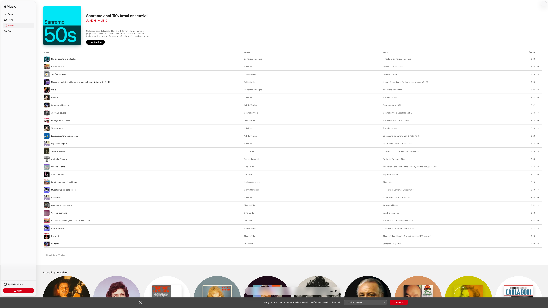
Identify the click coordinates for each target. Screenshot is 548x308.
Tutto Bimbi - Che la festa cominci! (398, 220)
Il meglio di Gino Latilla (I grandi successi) (401, 151)
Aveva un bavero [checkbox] (58, 113)
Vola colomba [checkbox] (57, 128)
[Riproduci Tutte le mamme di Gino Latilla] (47, 151)
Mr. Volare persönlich (392, 90)
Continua (399, 302)
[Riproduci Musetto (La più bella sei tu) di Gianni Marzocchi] (47, 190)
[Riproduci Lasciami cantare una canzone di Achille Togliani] (47, 136)
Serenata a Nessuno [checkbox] (60, 105)
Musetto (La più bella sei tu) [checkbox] (63, 190)
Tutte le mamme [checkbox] (58, 151)
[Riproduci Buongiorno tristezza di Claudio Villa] (47, 120)
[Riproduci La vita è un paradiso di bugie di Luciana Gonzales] (47, 182)
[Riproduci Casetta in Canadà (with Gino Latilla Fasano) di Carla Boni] (47, 220)
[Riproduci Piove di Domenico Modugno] (47, 90)
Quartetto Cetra (251, 113)
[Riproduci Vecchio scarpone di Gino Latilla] (47, 213)
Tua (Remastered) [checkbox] (59, 74)
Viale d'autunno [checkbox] (58, 174)
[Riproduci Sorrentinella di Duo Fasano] (47, 244)
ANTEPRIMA (530, 59)
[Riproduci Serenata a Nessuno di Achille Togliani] (47, 105)
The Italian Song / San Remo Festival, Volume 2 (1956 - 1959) (410, 167)
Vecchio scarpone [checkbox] (59, 213)
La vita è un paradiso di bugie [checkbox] (64, 182)
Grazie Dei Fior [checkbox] (57, 66)
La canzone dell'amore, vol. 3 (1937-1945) (401, 136)
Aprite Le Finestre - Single (395, 159)
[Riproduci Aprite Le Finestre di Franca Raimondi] (47, 159)
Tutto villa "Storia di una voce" (396, 120)
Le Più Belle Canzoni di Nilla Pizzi (397, 143)
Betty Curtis (249, 82)
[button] (18, 14)
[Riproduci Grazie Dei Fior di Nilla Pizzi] (47, 66)
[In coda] (331, 291)
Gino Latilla (249, 151)
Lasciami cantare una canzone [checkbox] (64, 136)
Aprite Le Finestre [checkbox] (59, 159)
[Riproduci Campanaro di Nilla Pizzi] (47, 197)
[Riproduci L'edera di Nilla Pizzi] (47, 97)
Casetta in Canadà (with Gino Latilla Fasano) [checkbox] (70, 220)
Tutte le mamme (390, 97)
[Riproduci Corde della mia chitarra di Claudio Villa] (47, 205)
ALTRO (146, 36)
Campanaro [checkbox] (56, 197)
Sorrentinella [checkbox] (57, 244)
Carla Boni (248, 174)
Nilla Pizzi (248, 66)
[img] (10, 6)
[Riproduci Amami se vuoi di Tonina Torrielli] (47, 228)
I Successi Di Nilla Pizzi (393, 66)
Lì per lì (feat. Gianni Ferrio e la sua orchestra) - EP (405, 82)
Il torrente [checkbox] (55, 236)
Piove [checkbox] (53, 90)
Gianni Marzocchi (251, 190)
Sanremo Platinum (391, 74)
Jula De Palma (250, 74)
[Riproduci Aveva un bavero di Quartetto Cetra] (47, 113)
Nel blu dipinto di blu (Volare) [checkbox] (64, 59)
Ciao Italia (387, 182)
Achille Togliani (250, 105)
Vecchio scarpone (391, 213)
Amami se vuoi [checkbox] (57, 228)
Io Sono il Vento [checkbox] (58, 167)
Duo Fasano (249, 244)
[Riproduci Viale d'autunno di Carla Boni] (47, 174)
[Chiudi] (140, 302)
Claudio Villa (249, 120)
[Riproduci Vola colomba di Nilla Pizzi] (47, 128)
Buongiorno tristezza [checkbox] (60, 120)
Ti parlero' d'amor (390, 174)
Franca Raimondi (251, 159)
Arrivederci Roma (390, 205)
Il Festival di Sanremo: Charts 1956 (398, 190)
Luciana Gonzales (252, 182)
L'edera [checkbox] (54, 97)
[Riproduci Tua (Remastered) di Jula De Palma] (47, 74)
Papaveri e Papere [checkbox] (59, 143)
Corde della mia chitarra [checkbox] (61, 205)
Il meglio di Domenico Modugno (397, 59)
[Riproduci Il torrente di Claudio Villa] (47, 236)
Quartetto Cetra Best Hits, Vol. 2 (397, 113)
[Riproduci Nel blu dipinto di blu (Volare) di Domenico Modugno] (47, 59)
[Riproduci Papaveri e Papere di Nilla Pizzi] (47, 143)
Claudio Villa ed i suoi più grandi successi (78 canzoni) (407, 236)
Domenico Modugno (253, 59)
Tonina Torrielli (250, 228)
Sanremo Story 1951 (392, 105)
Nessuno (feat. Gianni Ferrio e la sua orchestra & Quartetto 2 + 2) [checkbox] (80, 82)
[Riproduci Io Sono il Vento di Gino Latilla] (47, 167)
